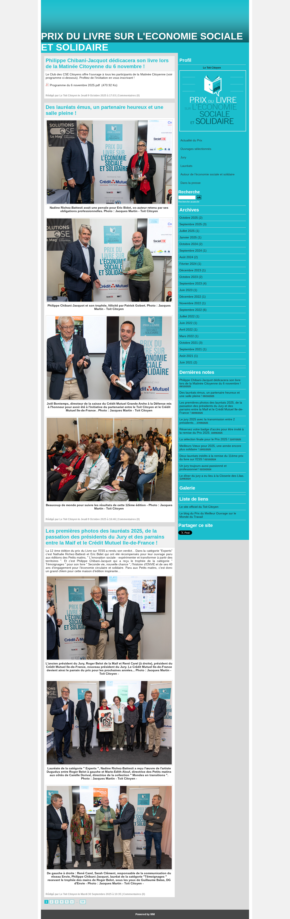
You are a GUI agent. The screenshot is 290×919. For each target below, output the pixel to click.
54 (82, 901)
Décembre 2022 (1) (192, 296)
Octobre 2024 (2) (191, 244)
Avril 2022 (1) (188, 329)
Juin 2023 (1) (188, 290)
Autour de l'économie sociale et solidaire (207, 174)
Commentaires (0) (129, 95)
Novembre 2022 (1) (192, 303)
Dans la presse (190, 182)
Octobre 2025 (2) (191, 217)
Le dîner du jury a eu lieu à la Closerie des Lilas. (211, 475)
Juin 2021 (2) (188, 362)
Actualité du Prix (191, 140)
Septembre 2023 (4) (193, 283)
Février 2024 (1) (190, 263)
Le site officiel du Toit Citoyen (198, 506)
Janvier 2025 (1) (190, 237)
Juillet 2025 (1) (189, 230)
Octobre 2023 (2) (191, 277)
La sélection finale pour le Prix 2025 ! (204, 439)
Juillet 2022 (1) (189, 316)
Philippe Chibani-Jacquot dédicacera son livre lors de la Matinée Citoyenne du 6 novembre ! (107, 63)
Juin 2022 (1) (188, 323)
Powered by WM (145, 914)
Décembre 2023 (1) (192, 270)
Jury (183, 157)
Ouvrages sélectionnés (195, 149)
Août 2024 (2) (188, 257)
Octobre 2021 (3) (191, 342)
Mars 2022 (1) (188, 336)
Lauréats (186, 165)
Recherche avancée (188, 201)
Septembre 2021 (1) (193, 349)
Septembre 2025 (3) (193, 224)
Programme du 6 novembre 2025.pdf (75, 85)
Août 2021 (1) (188, 355)
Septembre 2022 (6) (193, 309)
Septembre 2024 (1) (193, 250)
